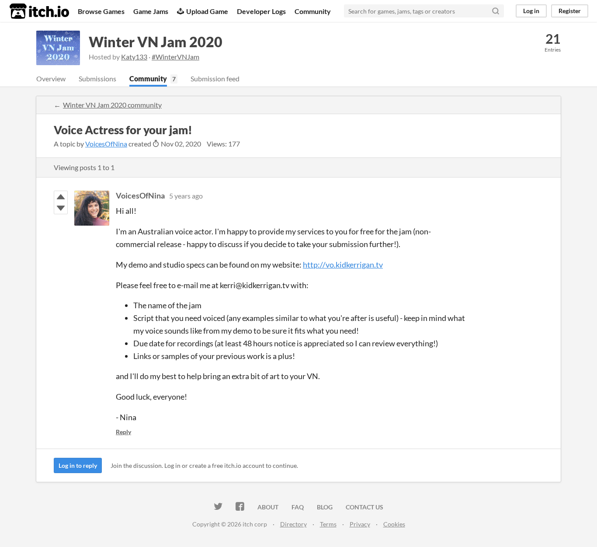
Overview (51, 78)
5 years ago (186, 196)
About (267, 507)
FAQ (298, 507)
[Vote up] (60, 196)
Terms (328, 524)
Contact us (364, 507)
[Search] (495, 10)
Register (570, 10)
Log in (531, 10)
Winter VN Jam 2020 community (112, 105)
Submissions (97, 78)
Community (313, 11)
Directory (293, 524)
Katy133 (134, 56)
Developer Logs (261, 11)
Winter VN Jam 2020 (155, 41)
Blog (325, 507)
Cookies (394, 524)
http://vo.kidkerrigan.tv (343, 264)
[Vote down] (60, 208)
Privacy (360, 524)
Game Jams (150, 11)
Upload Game (207, 11)
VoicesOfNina (106, 143)
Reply (123, 432)
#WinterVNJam (175, 56)
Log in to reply (78, 465)
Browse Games (101, 11)
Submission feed (215, 78)
